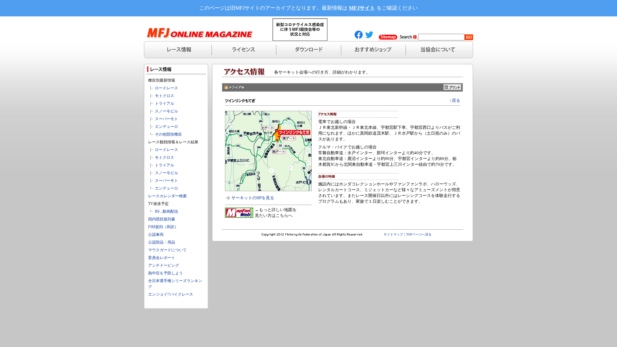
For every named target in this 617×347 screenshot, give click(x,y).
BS (157, 211)
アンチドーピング (163, 265)
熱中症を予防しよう (165, 273)
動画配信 (170, 211)
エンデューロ (166, 126)
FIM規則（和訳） (163, 227)
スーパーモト (166, 119)
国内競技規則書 (161, 219)
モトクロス (164, 95)
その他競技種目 (168, 134)
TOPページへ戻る (419, 234)
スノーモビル (166, 111)
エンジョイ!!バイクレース (170, 294)
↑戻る (455, 100)
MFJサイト (362, 8)
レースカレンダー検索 (167, 196)
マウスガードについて (167, 250)
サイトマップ (393, 234)
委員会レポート (161, 257)
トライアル (164, 103)
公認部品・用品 (161, 242)
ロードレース (166, 88)
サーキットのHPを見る (252, 197)
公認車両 (156, 234)
